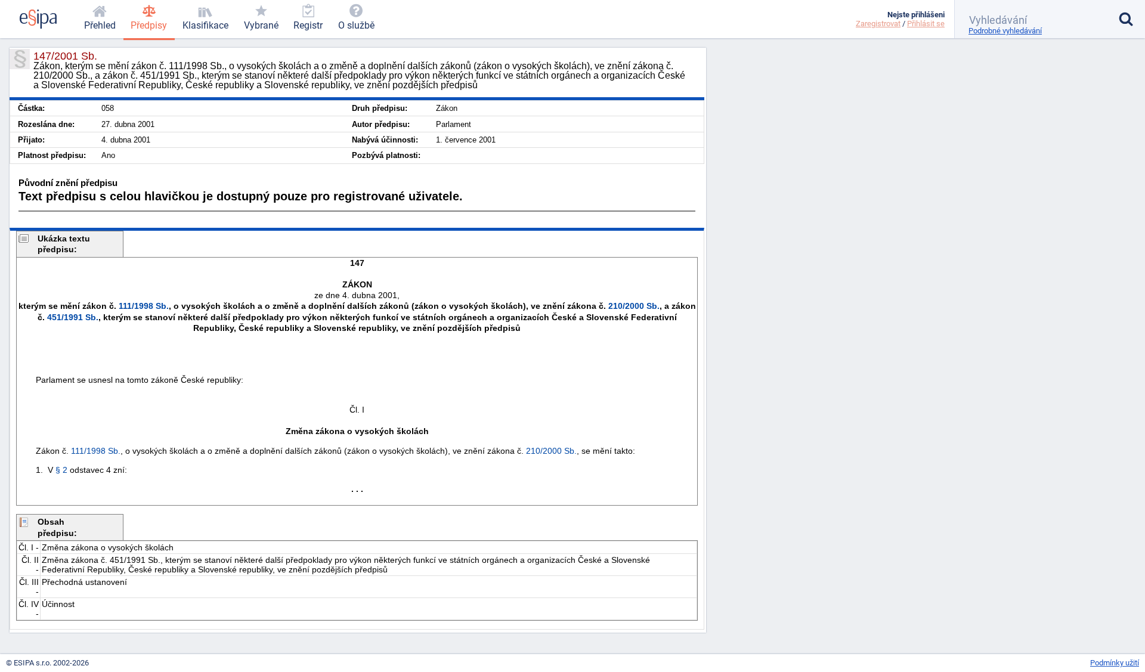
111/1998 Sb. (144, 306)
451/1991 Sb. (72, 317)
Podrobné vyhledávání (1005, 30)
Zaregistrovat (878, 23)
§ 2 (61, 470)
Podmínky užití (1114, 662)
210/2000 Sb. (634, 306)
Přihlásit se (926, 23)
